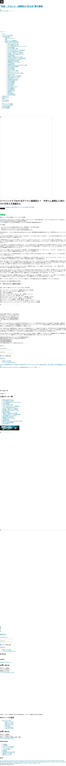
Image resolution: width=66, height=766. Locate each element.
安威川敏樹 (17, 763)
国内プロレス (6, 96)
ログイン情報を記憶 (6, 355)
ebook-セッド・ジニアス (13, 71)
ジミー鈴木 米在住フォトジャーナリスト (17, 46)
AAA (1, 760)
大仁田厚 (7, 763)
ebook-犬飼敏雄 (11, 82)
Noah (34, 760)
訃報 (39, 763)
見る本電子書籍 (6, 36)
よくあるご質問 (6, 749)
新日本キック (21, 763)
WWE (9, 761)
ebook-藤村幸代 (11, 89)
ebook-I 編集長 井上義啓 (13, 44)
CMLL (8, 760)
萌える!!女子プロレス (13, 86)
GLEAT (12, 760)
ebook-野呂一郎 (11, 90)
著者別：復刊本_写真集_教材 (12, 42)
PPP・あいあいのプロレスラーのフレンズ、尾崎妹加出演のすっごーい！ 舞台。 (19, 367)
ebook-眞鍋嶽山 (11, 63)
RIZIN (54, 760)
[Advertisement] (33, 21)
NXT (36, 760)
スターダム (33, 761)
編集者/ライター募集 (7, 753)
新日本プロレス (26, 763)
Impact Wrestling (16, 760)
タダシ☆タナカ (47, 761)
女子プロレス (6, 101)
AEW (3, 760)
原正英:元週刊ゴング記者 (13, 77)
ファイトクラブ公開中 (8, 35)
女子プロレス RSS (9, 728)
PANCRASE (41, 760)
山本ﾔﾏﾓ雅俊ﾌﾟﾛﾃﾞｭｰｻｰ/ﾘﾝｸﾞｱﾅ (14, 59)
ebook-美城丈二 (11, 67)
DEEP (10, 760)
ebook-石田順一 (11, 84)
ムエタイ (57, 761)
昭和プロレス (31, 763)
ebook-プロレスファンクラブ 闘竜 (15, 73)
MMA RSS (7, 725)
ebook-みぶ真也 (11, 74)
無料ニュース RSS (9, 721)
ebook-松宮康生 (11, 55)
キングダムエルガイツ (27, 761)
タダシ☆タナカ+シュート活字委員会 (16, 50)
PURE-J (44, 760)
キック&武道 (6, 100)
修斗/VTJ (64, 761)
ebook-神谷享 (11, 85)
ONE (38, 760)
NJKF (32, 760)
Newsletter (5, 744)
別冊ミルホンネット (9, 38)
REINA (49, 760)
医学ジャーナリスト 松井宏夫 (14, 75)
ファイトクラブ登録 (8, 103)
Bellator (5, 760)
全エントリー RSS (7, 720)
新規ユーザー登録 (7, 360)
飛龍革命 (10, 92)
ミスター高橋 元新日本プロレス (15, 51)
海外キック (36, 763)
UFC (30, 207)
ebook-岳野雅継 (11, 81)
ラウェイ (61, 761)
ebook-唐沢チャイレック (13, 78)
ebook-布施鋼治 (11, 47)
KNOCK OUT (21, 760)
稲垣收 (32, 207)
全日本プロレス (2, 763)
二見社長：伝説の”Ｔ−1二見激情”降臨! (17, 58)
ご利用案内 (5, 745)
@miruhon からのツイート (6, 662)
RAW (47, 760)
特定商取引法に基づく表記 (9, 752)
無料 (6, 39)
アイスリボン (15, 761)
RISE (52, 760)
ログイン (2, 345)
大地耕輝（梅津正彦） (13, 79)
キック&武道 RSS (9, 727)
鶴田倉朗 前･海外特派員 (13, 61)
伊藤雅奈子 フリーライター (14, 62)
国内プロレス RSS (9, 723)
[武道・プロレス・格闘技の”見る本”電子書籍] (21, 6)
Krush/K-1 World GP (27, 760)
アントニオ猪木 (20, 761)
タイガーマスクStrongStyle (40, 761)
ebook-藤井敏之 (11, 88)
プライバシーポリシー (8, 748)
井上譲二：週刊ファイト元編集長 (15, 52)
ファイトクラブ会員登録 (8, 746)
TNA (1, 761)
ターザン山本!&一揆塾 (13, 48)
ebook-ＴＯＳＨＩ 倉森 (13, 70)
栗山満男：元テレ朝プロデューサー (16, 54)
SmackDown (62, 760)
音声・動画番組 (6, 107)
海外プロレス (6, 97)
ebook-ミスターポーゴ (13, 43)
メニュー (2, 31)
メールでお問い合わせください (7, 672)
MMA (4, 98)
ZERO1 (11, 761)
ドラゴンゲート (53, 761)
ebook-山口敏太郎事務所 (13, 66)
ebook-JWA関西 (11, 69)
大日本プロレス (11, 763)
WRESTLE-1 (6, 761)
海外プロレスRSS (9, 724)
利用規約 (5, 750)
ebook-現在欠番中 (12, 94)
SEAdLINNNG (57, 760)
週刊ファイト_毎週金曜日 (11, 40)
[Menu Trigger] (2, 2)
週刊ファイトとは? (7, 754)
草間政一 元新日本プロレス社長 (15, 57)
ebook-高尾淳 (11, 93)
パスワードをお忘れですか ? (9, 362)
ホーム (4, 34)
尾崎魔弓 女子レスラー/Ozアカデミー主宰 (17, 65)
